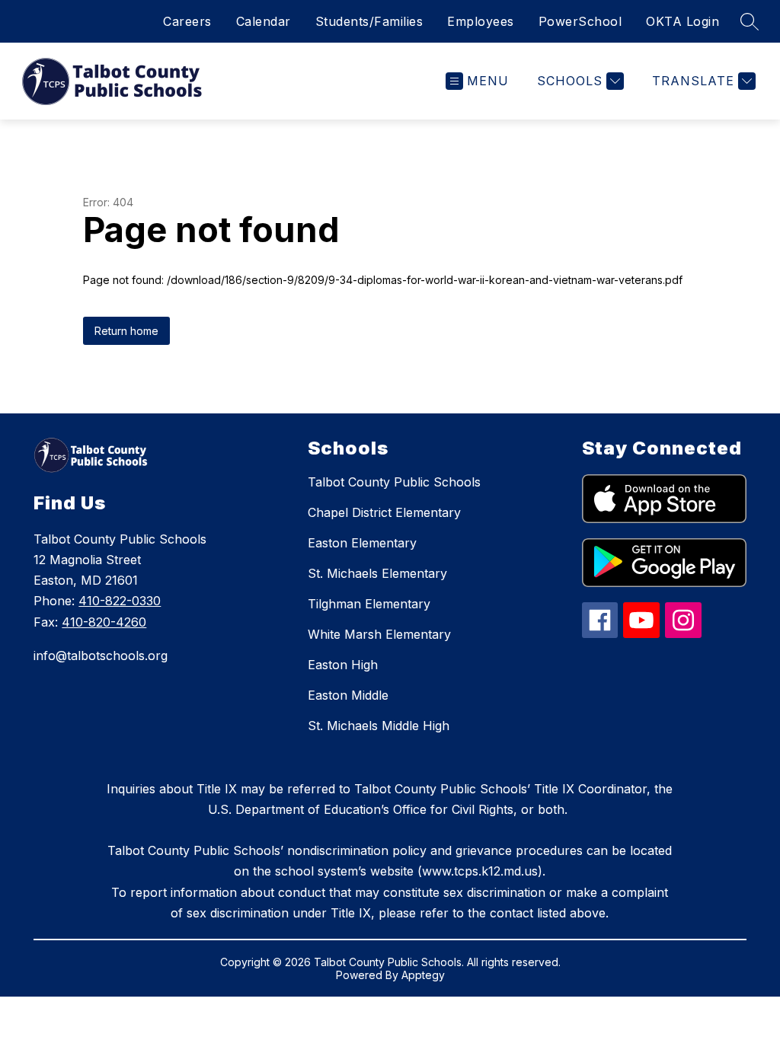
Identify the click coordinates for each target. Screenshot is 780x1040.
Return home (126, 330)
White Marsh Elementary (379, 634)
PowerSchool (580, 21)
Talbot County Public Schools (394, 482)
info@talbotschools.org (101, 655)
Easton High (343, 664)
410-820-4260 (104, 622)
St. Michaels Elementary (377, 573)
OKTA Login (682, 21)
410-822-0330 (119, 600)
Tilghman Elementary (369, 603)
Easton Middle (348, 695)
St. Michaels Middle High (378, 725)
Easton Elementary (362, 542)
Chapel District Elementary (384, 512)
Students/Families (369, 21)
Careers (187, 21)
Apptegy (423, 974)
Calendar (263, 21)
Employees (480, 21)
